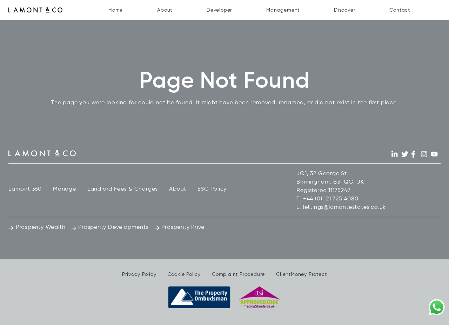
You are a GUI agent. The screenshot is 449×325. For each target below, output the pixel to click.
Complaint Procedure (238, 274)
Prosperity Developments (112, 227)
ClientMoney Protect (301, 274)
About (164, 10)
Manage (64, 188)
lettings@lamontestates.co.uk (344, 207)
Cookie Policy (184, 274)
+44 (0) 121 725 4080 (330, 198)
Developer (219, 10)
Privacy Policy (139, 274)
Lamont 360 (25, 188)
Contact (399, 10)
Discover (344, 10)
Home (115, 10)
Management (283, 10)
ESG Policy (212, 188)
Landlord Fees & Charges (122, 188)
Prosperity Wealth (39, 227)
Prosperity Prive (182, 227)
